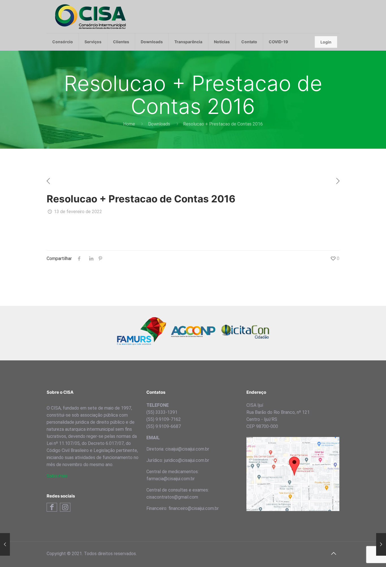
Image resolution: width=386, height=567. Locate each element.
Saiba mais (57, 476)
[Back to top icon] (333, 553)
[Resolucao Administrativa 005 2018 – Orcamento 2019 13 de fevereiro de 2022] (381, 544)
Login (325, 42)
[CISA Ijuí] (90, 16)
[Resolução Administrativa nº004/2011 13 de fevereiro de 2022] (5, 544)
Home (129, 124)
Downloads (159, 124)
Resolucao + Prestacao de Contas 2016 (223, 124)
